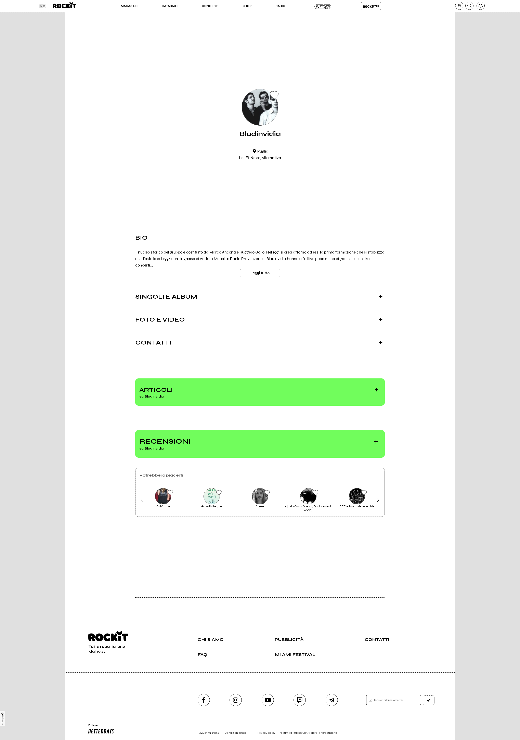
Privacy (2, 720)
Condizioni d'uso (235, 733)
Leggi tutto (260, 272)
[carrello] (459, 6)
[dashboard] (481, 6)
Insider (323, 6)
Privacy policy (266, 733)
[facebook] (204, 700)
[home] (64, 6)
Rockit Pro (371, 6)
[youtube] (268, 700)
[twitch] (300, 700)
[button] (142, 500)
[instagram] (236, 700)
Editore (91, 727)
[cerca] (469, 6)
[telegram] (332, 700)
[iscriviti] (429, 700)
